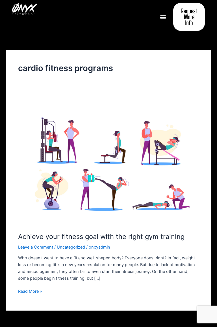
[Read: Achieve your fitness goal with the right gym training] (108, 162)
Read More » (30, 291)
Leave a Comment (35, 247)
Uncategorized (71, 247)
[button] (163, 17)
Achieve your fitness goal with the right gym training (101, 236)
